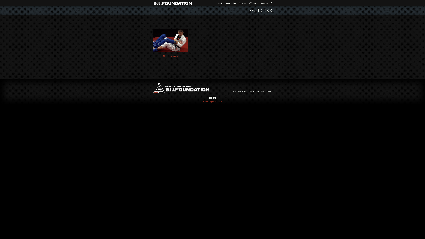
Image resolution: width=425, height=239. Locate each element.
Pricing (242, 3)
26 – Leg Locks (170, 56)
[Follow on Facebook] (210, 98)
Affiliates (253, 3)
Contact (264, 3)
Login (220, 3)
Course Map (231, 3)
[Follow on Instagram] (214, 98)
